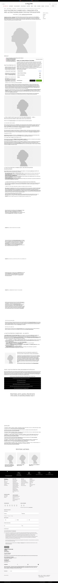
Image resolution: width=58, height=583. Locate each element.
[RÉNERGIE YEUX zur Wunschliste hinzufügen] (40, 263)
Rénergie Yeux (15, 273)
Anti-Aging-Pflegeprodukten (29, 329)
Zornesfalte (9, 126)
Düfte (43, 17)
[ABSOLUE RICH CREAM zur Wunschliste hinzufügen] (39, 401)
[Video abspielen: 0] (22, 105)
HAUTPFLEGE (14, 8)
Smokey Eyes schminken (16, 487)
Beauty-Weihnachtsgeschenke (32, 484)
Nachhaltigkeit (6, 495)
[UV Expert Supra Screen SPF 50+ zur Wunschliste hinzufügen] (40, 294)
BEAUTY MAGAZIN (9, 8)
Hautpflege (44, 14)
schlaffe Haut (32, 335)
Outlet (30, 486)
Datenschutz (5, 482)
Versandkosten (30, 507)
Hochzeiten (44, 18)
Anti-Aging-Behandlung (32, 322)
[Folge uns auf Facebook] (17, 564)
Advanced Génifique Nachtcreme (10, 413)
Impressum (5, 484)
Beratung (5, 497)
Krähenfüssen (20, 272)
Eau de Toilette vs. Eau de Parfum (16, 491)
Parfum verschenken (23, 485)
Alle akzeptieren (39, 80)
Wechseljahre (8, 80)
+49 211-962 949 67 (8, 553)
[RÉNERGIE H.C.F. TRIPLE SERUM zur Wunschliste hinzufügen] (40, 200)
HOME (5, 8)
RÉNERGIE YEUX (34, 277)
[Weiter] (40, 206)
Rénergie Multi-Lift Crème (22, 413)
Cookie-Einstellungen (6, 483)
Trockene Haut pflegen (15, 484)
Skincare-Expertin (35, 363)
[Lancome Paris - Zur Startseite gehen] (29, 4)
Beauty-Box (31, 485)
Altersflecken (19, 324)
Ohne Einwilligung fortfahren (39, 59)
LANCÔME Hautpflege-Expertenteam (27, 14)
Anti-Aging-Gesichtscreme (16, 240)
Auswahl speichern (32, 80)
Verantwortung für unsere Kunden (16, 497)
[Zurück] (27, 206)
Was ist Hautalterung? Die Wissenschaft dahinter (14, 58)
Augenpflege (9, 273)
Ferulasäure (9, 213)
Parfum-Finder (23, 484)
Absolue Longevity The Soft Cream (36, 190)
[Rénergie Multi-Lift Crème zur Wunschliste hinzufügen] (27, 401)
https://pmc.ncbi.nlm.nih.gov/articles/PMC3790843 (18, 428)
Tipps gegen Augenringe (16, 485)
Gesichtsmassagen (19, 328)
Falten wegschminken (15, 486)
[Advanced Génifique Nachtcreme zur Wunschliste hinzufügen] (15, 401)
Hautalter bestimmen (12, 120)
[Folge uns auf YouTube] (38, 564)
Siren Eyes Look (14, 488)
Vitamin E (22, 307)
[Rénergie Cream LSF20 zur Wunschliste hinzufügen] (40, 231)
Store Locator (5, 496)
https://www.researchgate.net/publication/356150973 (11, 430)
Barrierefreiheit (6, 485)
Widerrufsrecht (6, 481)
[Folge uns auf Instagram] (27, 564)
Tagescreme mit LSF (26, 90)
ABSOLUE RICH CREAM (34, 413)
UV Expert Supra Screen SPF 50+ (18, 304)
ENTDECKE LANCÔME (6, 494)
